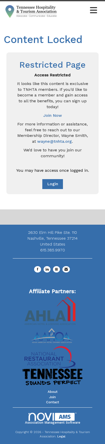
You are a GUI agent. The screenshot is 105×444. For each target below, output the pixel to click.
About (53, 392)
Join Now (52, 115)
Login (52, 183)
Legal (61, 436)
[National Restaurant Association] (49, 356)
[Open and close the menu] (79, 11)
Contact (52, 402)
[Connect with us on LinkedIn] (47, 269)
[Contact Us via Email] (66, 269)
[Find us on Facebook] (37, 269)
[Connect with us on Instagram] (56, 269)
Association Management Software (52, 422)
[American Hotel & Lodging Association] (49, 310)
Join (52, 397)
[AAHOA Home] (52, 333)
